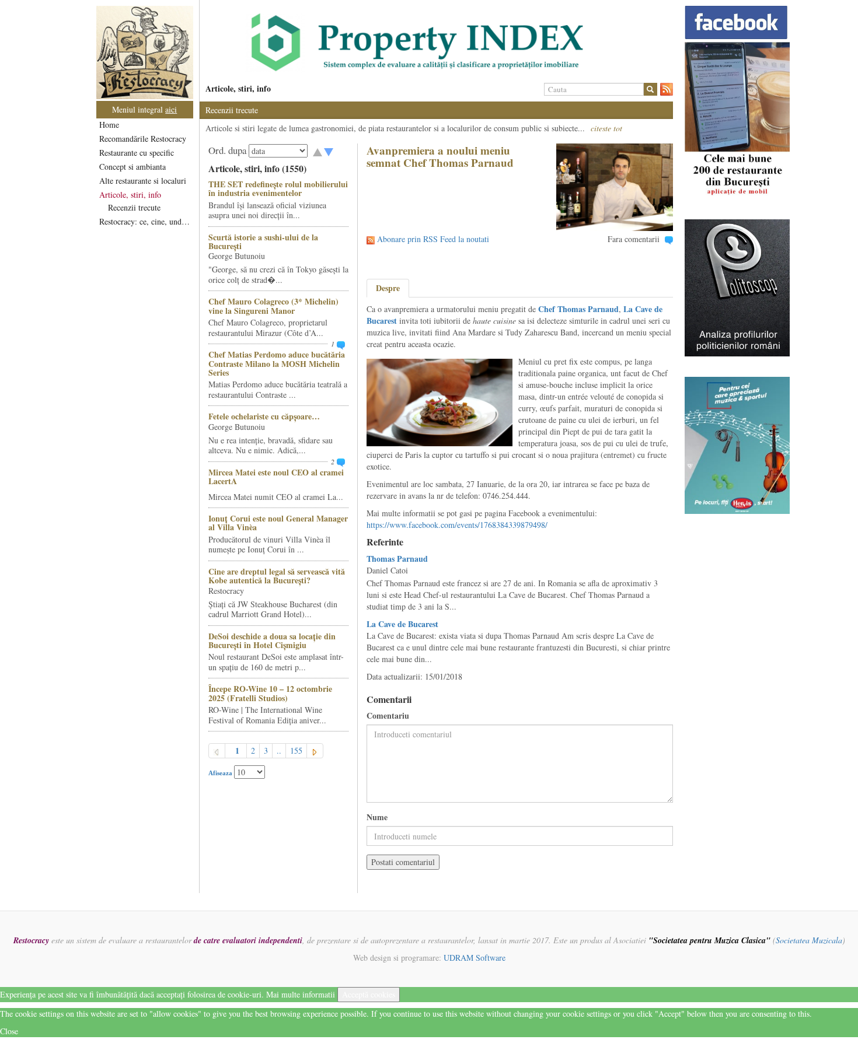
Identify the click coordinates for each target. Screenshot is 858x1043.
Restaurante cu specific (136, 152)
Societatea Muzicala (809, 940)
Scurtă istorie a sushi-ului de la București (263, 241)
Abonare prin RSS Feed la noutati (433, 238)
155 (296, 750)
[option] (436, 42)
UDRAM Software (474, 957)
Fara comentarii (634, 238)
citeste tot (606, 128)
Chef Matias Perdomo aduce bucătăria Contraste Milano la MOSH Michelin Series (276, 363)
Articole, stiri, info (130, 194)
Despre (388, 288)
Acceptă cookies (368, 994)
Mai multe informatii (300, 994)
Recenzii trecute (134, 207)
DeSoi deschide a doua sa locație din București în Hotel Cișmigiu (272, 640)
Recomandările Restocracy (142, 138)
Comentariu (388, 716)
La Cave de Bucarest (402, 624)
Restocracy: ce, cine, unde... (145, 221)
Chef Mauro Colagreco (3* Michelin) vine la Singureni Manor (273, 305)
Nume (377, 817)
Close (9, 1031)
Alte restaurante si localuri (142, 180)
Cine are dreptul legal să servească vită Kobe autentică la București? (276, 575)
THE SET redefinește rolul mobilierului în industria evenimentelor (278, 188)
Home (109, 124)
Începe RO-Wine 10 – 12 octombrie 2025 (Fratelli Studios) (270, 693)
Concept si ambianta (132, 166)
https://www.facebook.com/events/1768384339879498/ (457, 524)
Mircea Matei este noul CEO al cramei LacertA (276, 476)
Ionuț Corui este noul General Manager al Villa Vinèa (278, 522)
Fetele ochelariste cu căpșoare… (264, 416)
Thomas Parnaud (397, 558)
